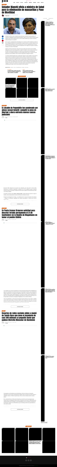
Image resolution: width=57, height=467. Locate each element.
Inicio (14, 2)
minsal (23, 67)
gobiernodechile (19, 67)
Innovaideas (36, 465)
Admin (7, 220)
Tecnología (25, 2)
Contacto (42, 2)
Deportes (17, 2)
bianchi (12, 67)
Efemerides (34, 2)
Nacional (26, 67)
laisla (6, 117)
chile (15, 67)
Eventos (38, 2)
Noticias (21, 2)
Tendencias (30, 2)
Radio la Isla (7, 15)
